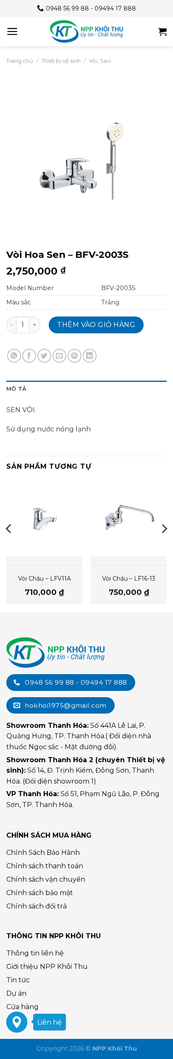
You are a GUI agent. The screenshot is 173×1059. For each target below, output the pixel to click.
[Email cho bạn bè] (59, 356)
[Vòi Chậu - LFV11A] (44, 518)
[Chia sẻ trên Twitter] (44, 356)
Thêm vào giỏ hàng (96, 325)
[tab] (86, 389)
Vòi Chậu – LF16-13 (128, 578)
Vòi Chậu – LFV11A (44, 578)
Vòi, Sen (100, 60)
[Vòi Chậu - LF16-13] (129, 518)
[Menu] (12, 31)
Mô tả (16, 389)
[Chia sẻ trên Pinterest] (74, 356)
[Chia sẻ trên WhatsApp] (14, 356)
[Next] (163, 546)
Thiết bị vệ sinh (61, 60)
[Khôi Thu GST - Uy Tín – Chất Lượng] (86, 31)
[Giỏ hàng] (162, 31)
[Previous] (9, 546)
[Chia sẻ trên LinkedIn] (90, 356)
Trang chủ (19, 60)
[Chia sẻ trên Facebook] (29, 356)
